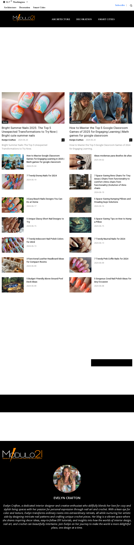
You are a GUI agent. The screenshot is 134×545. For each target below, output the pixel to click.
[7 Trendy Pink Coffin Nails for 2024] (80, 265)
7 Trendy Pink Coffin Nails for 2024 (111, 259)
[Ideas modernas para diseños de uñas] (80, 162)
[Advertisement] (32, 61)
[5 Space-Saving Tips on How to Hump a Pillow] (80, 225)
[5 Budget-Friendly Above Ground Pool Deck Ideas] (13, 284)
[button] (131, 5)
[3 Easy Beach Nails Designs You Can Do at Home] (13, 205)
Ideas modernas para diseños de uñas (113, 156)
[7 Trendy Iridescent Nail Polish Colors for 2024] (13, 245)
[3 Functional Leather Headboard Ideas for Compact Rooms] (13, 265)
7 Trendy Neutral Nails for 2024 (109, 239)
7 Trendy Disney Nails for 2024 (42, 175)
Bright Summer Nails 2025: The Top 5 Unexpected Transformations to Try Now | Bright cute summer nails (29, 131)
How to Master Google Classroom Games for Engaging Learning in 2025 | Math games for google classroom (45, 159)
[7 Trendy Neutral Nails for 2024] (80, 245)
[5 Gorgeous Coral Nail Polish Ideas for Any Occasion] (80, 284)
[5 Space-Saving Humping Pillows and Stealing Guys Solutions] (80, 205)
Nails (5, 122)
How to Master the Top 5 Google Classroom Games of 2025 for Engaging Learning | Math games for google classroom (99, 131)
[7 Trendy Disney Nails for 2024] (13, 181)
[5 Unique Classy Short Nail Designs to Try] (13, 225)
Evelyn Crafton (9, 139)
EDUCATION (75, 122)
